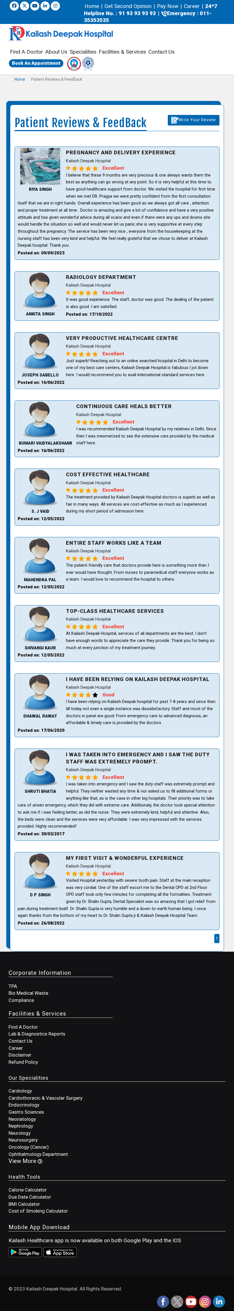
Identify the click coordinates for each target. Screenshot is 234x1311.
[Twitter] (24, 6)
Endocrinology (24, 1105)
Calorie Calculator (28, 1190)
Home (92, 6)
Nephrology (21, 1126)
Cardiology (20, 1091)
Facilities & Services (122, 51)
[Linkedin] (45, 6)
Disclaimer (20, 1055)
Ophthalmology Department (38, 1154)
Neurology (20, 1133)
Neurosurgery (23, 1140)
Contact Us (161, 51)
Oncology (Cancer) (29, 1147)
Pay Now (167, 6)
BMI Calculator (24, 1204)
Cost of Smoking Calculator (38, 1211)
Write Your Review (197, 119)
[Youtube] (34, 6)
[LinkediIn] (219, 1301)
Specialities (83, 51)
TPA (13, 986)
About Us (56, 51)
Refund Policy (23, 1062)
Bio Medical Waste (28, 993)
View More (23, 1161)
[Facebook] (14, 6)
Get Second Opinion (128, 6)
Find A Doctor (26, 51)
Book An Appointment (36, 63)
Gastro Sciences (26, 1112)
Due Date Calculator (30, 1197)
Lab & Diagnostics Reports (37, 1034)
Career (192, 6)
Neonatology (22, 1119)
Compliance (21, 1000)
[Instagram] (206, 1301)
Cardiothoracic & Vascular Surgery (45, 1098)
